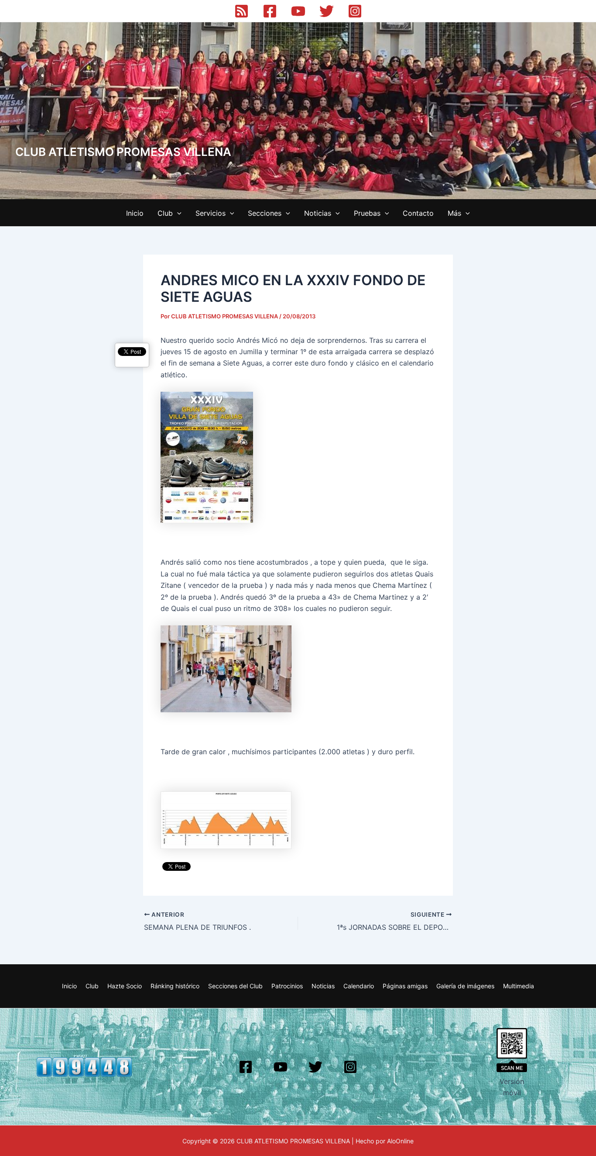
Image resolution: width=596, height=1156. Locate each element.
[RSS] (241, 11)
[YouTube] (298, 11)
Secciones (264, 213)
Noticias (317, 213)
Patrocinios (287, 986)
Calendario (358, 986)
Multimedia (518, 986)
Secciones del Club (235, 986)
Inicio (135, 213)
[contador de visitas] (84, 1066)
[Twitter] (326, 11)
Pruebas (367, 213)
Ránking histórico (175, 986)
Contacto (418, 213)
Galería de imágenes (465, 986)
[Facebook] (270, 11)
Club (165, 213)
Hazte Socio (124, 986)
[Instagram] (355, 11)
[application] (177, 213)
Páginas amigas (405, 986)
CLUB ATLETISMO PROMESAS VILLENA (123, 152)
